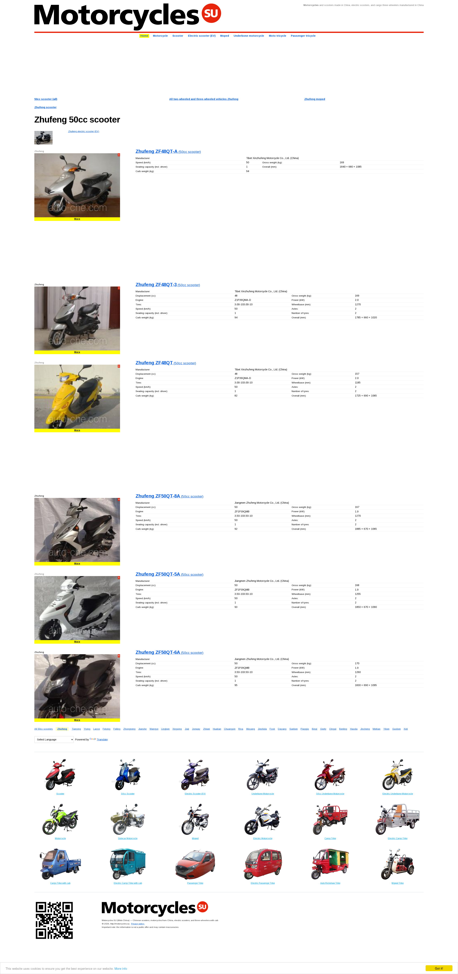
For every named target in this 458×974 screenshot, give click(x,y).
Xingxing (177, 729)
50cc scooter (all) (45, 99)
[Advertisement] (141, 67)
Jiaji (187, 729)
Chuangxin (229, 729)
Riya (240, 729)
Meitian (376, 729)
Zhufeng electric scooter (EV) (83, 131)
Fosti (272, 729)
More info (120, 968)
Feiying (106, 729)
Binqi (314, 729)
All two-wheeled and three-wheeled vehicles (203, 99)
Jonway (196, 729)
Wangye (154, 729)
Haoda (353, 729)
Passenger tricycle (303, 36)
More (77, 219)
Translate (102, 739)
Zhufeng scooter (45, 107)
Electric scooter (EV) (202, 36)
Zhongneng (129, 729)
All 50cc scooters (43, 729)
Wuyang (250, 729)
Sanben (293, 729)
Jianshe (142, 729)
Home (144, 36)
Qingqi (332, 729)
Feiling (116, 729)
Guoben (396, 729)
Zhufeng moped (314, 99)
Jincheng (365, 729)
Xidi (406, 729)
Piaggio (305, 729)
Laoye (96, 729)
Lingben (165, 729)
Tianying (76, 729)
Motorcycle (160, 36)
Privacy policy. (138, 923)
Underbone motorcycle (249, 36)
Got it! (439, 968)
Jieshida (262, 729)
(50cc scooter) (168, 152)
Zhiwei (206, 729)
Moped (224, 36)
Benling (343, 729)
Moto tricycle (277, 36)
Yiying (87, 729)
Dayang (282, 729)
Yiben (386, 729)
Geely (323, 729)
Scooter (177, 36)
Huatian (217, 729)
